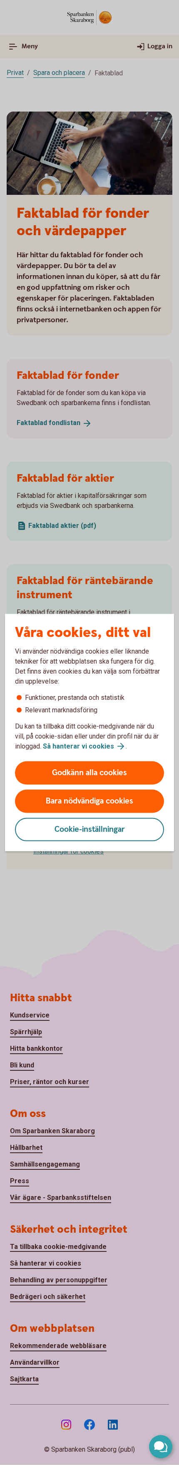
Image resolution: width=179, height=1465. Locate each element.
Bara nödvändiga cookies (89, 801)
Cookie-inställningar (90, 829)
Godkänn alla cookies (89, 773)
